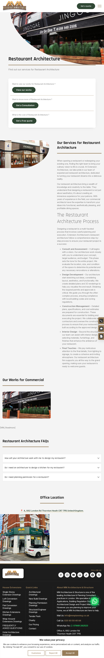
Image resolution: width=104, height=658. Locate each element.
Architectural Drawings (34, 593)
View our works (24, 90)
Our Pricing (34, 624)
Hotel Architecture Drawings (11, 633)
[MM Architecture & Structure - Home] (16, 5)
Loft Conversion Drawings (10, 599)
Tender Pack (34, 616)
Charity (32, 620)
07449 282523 (80, 625)
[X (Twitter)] (98, 574)
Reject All (53, 653)
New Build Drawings (38, 598)
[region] (52, 647)
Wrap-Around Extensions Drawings (12, 620)
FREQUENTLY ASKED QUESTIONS (12, 626)
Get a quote (86, 6)
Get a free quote (24, 121)
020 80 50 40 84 (72, 620)
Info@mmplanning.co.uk (77, 615)
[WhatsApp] (94, 601)
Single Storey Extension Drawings (12, 593)
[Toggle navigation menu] (99, 6)
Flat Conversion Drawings (10, 606)
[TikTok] (86, 574)
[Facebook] (60, 574)
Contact (32, 628)
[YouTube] (73, 574)
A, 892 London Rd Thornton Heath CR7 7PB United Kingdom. (54, 510)
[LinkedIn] (79, 574)
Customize (36, 653)
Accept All (70, 653)
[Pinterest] (92, 574)
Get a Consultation (25, 105)
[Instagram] (67, 574)
